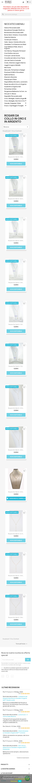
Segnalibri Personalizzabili (13, 96)
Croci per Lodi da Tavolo (12, 56)
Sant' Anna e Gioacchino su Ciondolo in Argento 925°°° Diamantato (14, 747)
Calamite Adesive (10, 37)
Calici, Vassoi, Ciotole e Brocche (14, 42)
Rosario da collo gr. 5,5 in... (16, 492)
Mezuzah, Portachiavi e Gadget (14, 70)
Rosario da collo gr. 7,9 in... (16, 157)
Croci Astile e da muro (11, 53)
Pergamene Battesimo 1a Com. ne (15, 91)
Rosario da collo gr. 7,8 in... (16, 617)
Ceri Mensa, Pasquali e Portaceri (15, 51)
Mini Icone (7, 67)
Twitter (7, 676)
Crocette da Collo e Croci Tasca (14, 58)
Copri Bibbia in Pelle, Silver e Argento (13, 47)
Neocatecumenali (14, 24)
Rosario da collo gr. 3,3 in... (16, 408)
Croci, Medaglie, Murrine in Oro (14, 101)
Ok (19, 781)
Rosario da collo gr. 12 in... (16, 282)
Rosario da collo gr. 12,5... (16, 324)
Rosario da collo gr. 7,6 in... (16, 575)
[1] (22, 694)
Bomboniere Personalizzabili (13, 32)
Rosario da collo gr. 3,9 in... (16, 450)
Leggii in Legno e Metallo (12, 65)
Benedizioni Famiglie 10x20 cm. (14, 30)
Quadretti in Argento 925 (12, 87)
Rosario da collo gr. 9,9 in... (16, 240)
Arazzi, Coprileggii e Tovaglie (13, 106)
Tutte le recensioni (23, 758)
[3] (25, 694)
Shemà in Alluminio (10, 77)
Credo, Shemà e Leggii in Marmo (15, 63)
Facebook (2, 676)
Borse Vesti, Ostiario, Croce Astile (15, 35)
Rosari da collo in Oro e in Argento (15, 84)
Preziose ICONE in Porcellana (14, 72)
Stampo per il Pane (10, 79)
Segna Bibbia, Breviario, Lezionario (15, 82)
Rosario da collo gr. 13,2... (16, 366)
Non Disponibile (16, 164)
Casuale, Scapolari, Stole (12, 103)
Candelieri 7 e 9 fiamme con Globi (15, 44)
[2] (23, 694)
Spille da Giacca (9, 75)
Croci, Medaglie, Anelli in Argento (15, 98)
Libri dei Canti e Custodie (12, 60)
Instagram (12, 676)
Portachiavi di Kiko (10, 89)
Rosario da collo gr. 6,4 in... (16, 534)
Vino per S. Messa (10, 94)
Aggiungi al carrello (16, 499)
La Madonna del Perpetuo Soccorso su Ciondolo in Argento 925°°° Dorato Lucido (15, 698)
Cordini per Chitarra (10, 40)
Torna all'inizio (22, 644)
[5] (29, 694)
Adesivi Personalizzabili (12, 28)
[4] (27, 694)
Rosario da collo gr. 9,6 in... (16, 199)
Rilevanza (16, 127)
